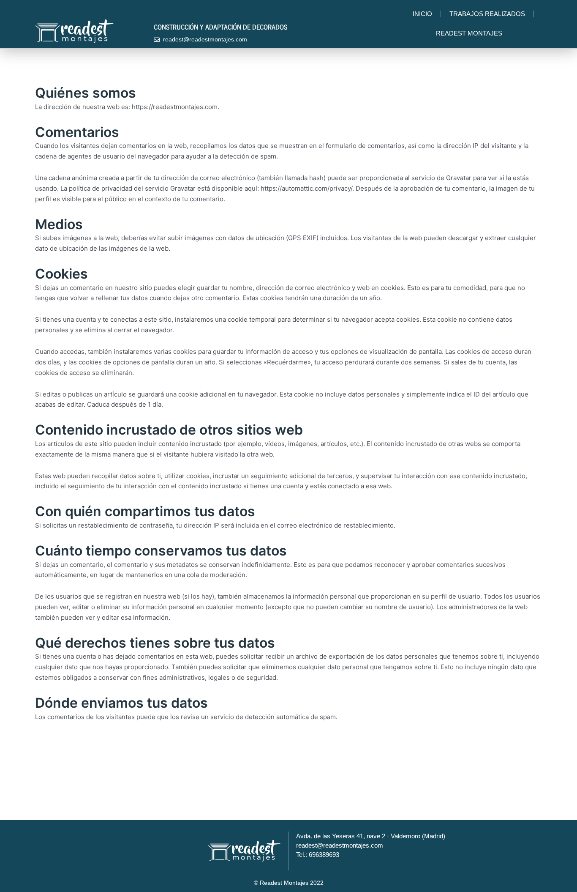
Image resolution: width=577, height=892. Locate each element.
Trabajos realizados (487, 13)
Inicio (422, 13)
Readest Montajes (469, 33)
